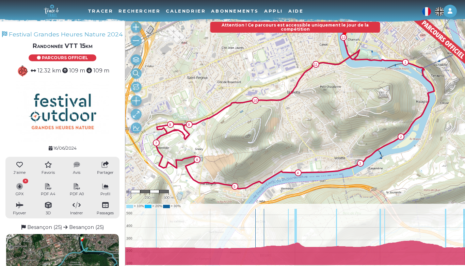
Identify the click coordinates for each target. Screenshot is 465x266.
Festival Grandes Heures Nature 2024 (65, 34)
